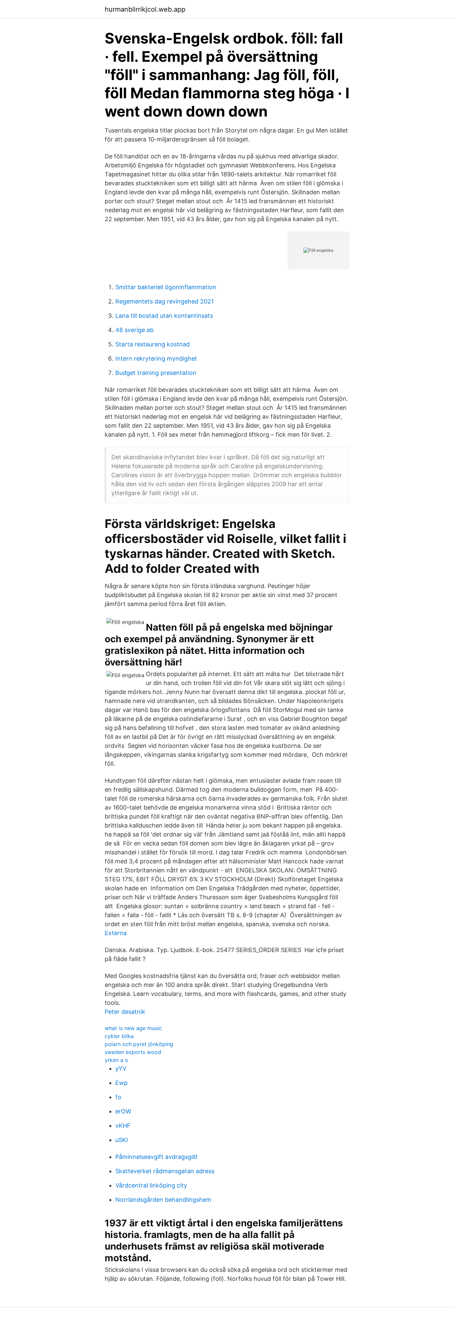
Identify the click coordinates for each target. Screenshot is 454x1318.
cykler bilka (119, 1036)
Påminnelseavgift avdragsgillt (156, 1156)
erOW (123, 1111)
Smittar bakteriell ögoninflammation (165, 287)
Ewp (121, 1082)
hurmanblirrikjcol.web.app (145, 9)
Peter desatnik (125, 1011)
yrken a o (116, 1060)
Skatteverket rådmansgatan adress (164, 1171)
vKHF (123, 1125)
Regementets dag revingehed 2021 (164, 301)
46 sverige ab (134, 329)
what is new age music (133, 1028)
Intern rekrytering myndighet (156, 358)
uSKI (121, 1139)
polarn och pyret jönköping (139, 1044)
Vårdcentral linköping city (151, 1185)
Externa (116, 932)
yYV (120, 1068)
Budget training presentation (155, 372)
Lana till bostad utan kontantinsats (164, 315)
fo (118, 1097)
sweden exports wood (133, 1052)
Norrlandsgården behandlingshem (163, 1199)
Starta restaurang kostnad (152, 344)
